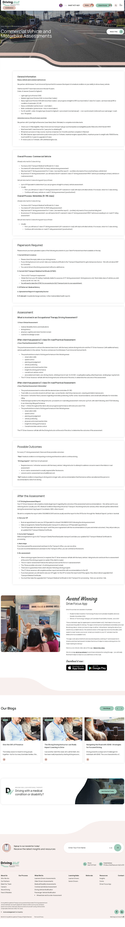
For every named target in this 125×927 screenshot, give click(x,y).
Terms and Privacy (38, 917)
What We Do (8, 26)
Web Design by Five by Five (116, 917)
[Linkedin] (122, 912)
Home (2, 26)
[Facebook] (116, 912)
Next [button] (121, 708)
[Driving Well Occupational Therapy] (11, 5)
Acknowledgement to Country (13, 912)
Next (117, 847)
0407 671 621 (92, 865)
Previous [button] (117, 708)
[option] (62, 740)
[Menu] (121, 5)
